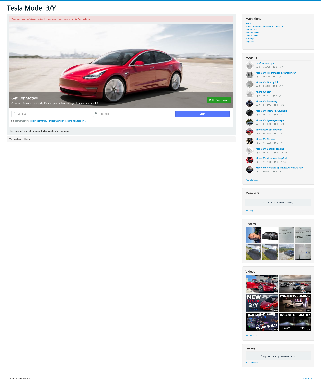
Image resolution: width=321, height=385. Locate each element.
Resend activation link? (75, 120)
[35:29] (262, 283)
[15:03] (262, 321)
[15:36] (295, 321)
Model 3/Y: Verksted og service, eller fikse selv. (279, 167)
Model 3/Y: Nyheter (265, 139)
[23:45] (295, 302)
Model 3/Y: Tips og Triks (268, 82)
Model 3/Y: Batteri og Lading (270, 148)
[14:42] (262, 302)
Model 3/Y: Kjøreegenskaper (270, 120)
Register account (220, 100)
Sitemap (250, 38)
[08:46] (295, 283)
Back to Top (308, 378)
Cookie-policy (252, 35)
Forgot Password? (56, 120)
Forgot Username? (38, 120)
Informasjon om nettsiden (269, 129)
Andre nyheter (263, 91)
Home (248, 23)
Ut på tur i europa (265, 63)
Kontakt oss (251, 29)
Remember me (22, 120)
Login (202, 113)
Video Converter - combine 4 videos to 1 (265, 26)
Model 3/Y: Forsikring (266, 101)
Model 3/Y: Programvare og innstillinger (276, 72)
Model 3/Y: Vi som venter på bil (271, 158)
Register (250, 41)
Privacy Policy (253, 32)
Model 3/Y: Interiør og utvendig (271, 110)
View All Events (252, 362)
